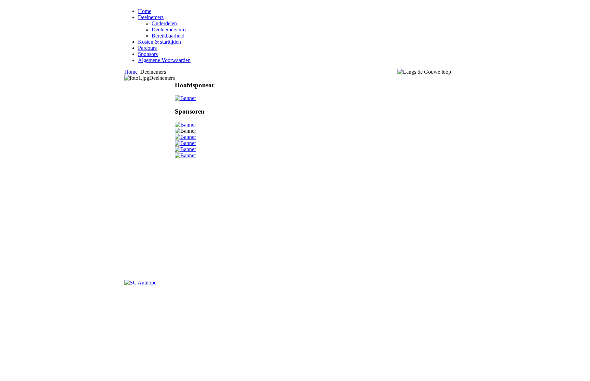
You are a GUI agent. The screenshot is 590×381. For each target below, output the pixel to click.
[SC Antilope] (140, 282)
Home (131, 72)
